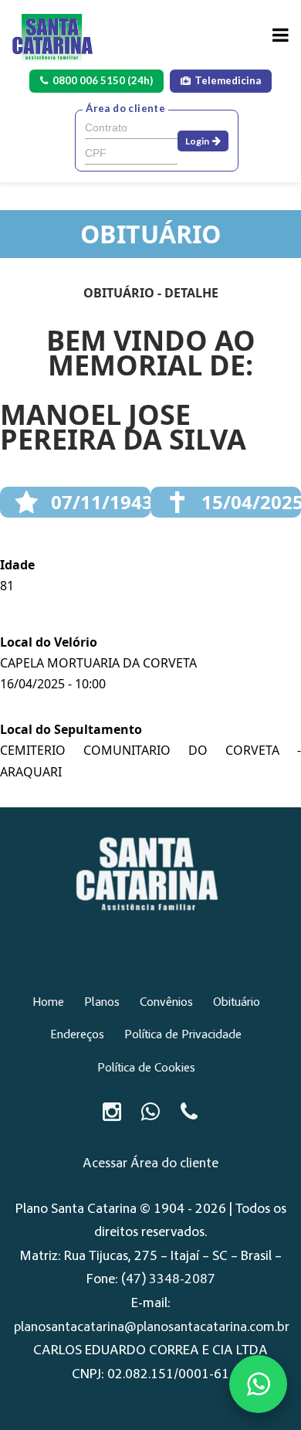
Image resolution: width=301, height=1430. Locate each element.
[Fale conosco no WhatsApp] (258, 1384)
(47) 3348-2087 (168, 1280)
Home (48, 1003)
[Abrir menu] (280, 34)
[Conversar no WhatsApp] (150, 1112)
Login (197, 141)
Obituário (236, 1003)
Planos (102, 1003)
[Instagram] (112, 1112)
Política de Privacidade (183, 1035)
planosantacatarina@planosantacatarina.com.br (151, 1328)
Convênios (166, 1003)
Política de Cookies (146, 1068)
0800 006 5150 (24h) (102, 80)
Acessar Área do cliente (150, 1164)
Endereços (77, 1035)
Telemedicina (227, 80)
